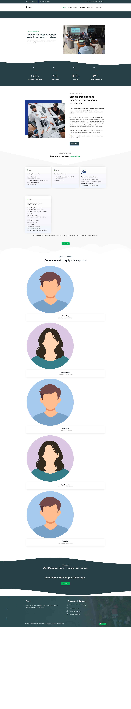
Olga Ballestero (66, 485)
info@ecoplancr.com (32, 1)
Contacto (98, 7)
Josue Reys (65, 316)
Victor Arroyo (65, 372)
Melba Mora (65, 541)
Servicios (82, 7)
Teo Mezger (65, 428)
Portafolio (90, 7)
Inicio (64, 7)
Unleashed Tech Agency (57, 623)
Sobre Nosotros (72, 7)
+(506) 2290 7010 (46, 1)
